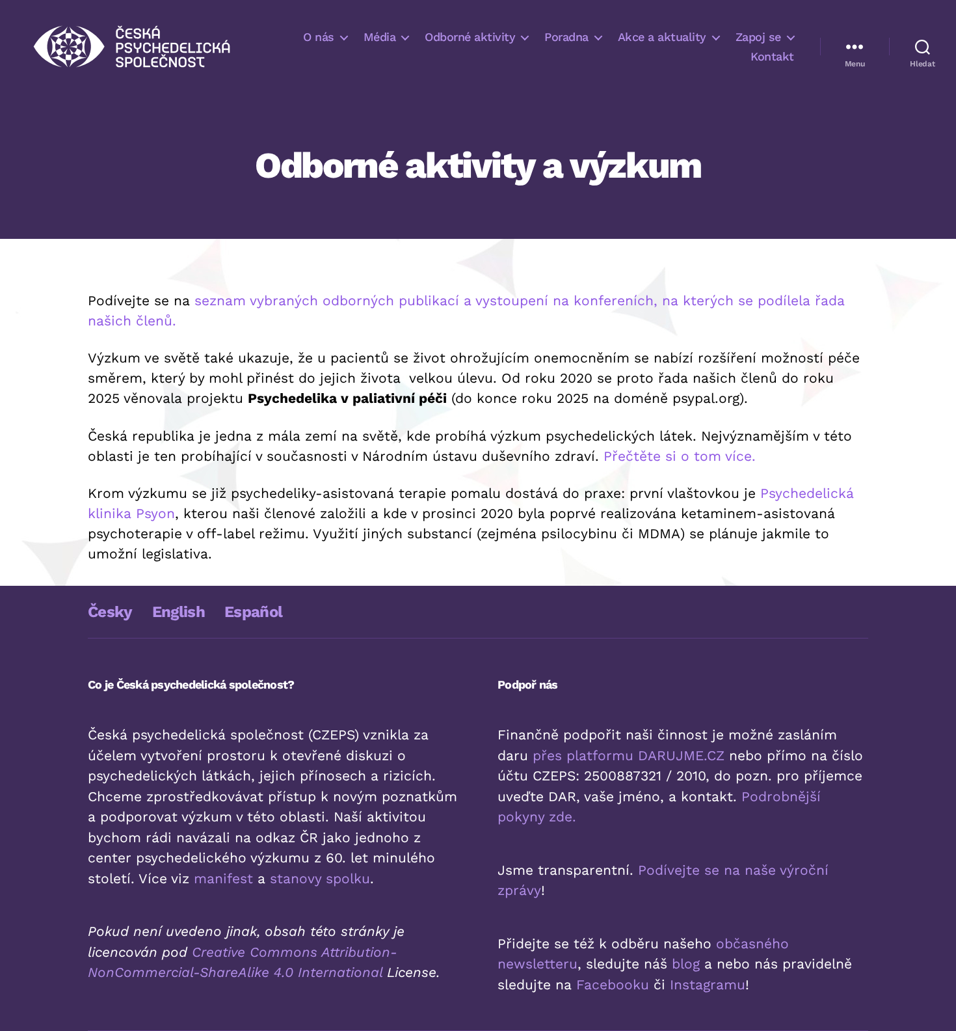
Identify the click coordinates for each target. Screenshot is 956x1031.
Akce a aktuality (662, 37)
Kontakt (772, 56)
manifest (223, 878)
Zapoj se (758, 37)
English (178, 612)
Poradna (566, 37)
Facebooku (612, 984)
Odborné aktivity (470, 37)
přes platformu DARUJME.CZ (628, 755)
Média (380, 37)
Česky (110, 612)
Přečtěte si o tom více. (680, 456)
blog (686, 963)
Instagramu (707, 984)
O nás (318, 37)
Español (253, 612)
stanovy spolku (320, 878)
